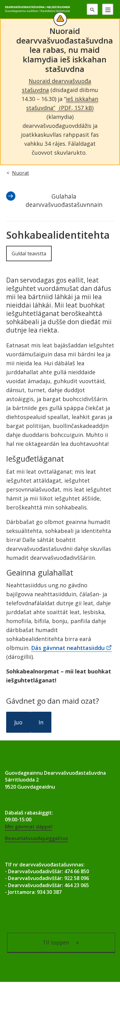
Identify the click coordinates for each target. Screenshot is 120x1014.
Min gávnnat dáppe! (28, 826)
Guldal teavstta (29, 253)
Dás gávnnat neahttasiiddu (68, 648)
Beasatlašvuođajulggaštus (36, 838)
